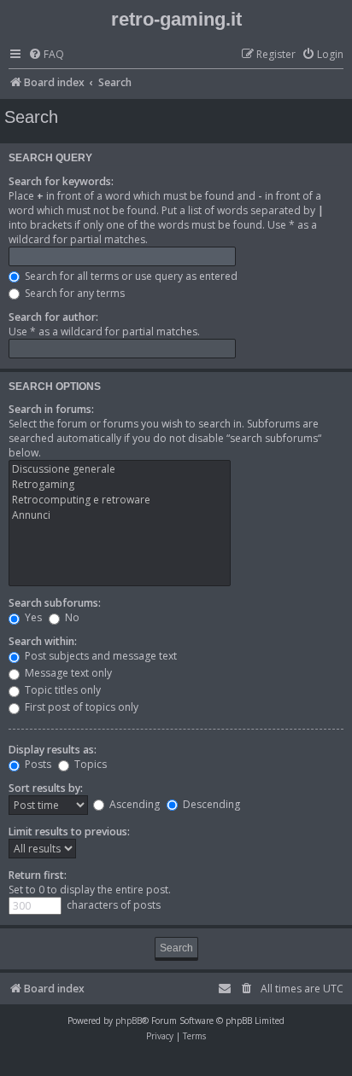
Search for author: (53, 317)
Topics (89, 764)
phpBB (128, 1021)
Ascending (133, 804)
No (70, 617)
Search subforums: (55, 603)
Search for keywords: (61, 181)
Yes (32, 617)
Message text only (67, 673)
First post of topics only (80, 707)
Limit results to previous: (69, 831)
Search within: (43, 641)
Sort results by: (46, 788)
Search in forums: (51, 409)
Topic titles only (61, 690)
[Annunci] (119, 515)
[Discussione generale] (119, 469)
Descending (210, 804)
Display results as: (53, 749)
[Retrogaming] (119, 484)
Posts (36, 764)
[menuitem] (46, 55)
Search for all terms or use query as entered (130, 276)
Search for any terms (73, 293)
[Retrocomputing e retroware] (119, 500)
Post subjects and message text (99, 656)
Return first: (38, 875)
